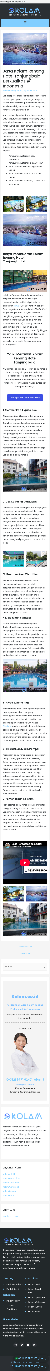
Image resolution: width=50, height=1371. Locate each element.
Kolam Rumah (9, 1191)
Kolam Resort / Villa (12, 1178)
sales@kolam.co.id (25, 1084)
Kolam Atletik (9, 1174)
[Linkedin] (34, 1344)
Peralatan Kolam (10, 1216)
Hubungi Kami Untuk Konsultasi (25, 397)
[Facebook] (15, 1344)
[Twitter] (21, 1344)
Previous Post (25, 946)
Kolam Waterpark (11, 1187)
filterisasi (7, 726)
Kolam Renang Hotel (12, 90)
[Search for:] (25, 966)
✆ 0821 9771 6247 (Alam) (25, 1079)
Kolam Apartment (11, 1182)
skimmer (17, 306)
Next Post (25, 953)
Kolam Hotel (8, 1195)
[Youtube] (28, 1344)
